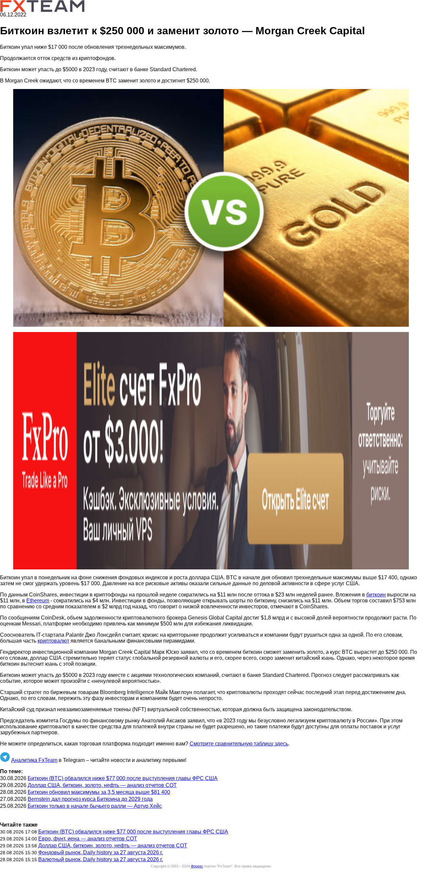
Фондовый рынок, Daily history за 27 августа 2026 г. (100, 852)
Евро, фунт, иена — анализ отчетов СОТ (87, 838)
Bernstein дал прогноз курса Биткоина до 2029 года (90, 799)
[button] (211, 208)
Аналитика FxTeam (34, 760)
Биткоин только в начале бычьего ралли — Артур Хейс (95, 806)
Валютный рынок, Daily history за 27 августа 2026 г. (100, 859)
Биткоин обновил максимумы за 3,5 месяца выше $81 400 (99, 792)
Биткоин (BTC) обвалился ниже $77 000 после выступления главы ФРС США (123, 778)
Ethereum (37, 600)
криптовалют (53, 641)
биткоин (376, 594)
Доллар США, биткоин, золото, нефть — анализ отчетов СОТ (102, 785)
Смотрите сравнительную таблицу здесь (239, 743)
